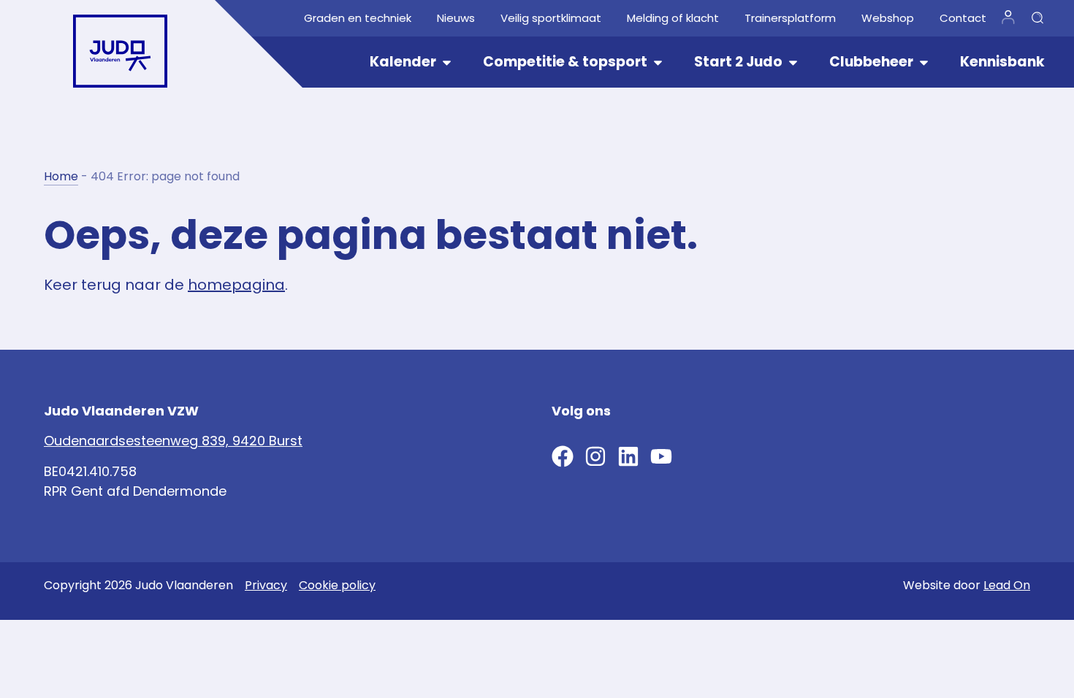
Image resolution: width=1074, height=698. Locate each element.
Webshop (887, 18)
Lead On (1006, 585)
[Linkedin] (628, 456)
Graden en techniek (357, 18)
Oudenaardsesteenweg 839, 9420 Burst (173, 441)
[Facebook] (563, 456)
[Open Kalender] (447, 62)
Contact (963, 18)
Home (61, 176)
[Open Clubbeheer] (924, 62)
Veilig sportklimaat (550, 18)
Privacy (266, 585)
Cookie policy (337, 585)
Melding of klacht (673, 18)
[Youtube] (661, 456)
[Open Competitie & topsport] (658, 62)
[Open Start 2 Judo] (793, 62)
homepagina (236, 285)
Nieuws (456, 18)
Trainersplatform (790, 18)
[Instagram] (595, 456)
